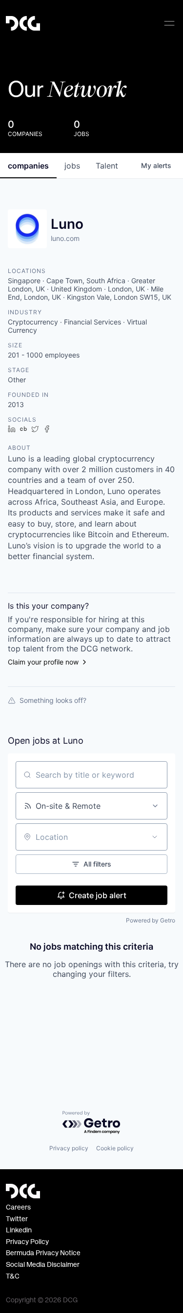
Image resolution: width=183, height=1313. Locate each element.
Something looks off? (53, 700)
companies (28, 166)
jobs (72, 166)
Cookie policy (115, 1148)
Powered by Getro (150, 920)
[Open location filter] (154, 837)
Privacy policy (68, 1148)
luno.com (65, 238)
